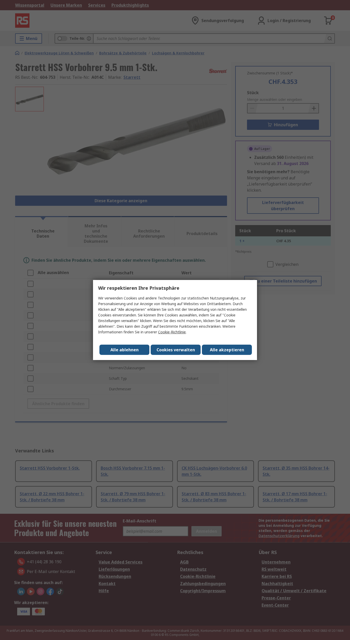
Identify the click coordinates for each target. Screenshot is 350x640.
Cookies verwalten (176, 350)
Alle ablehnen (124, 350)
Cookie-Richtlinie (172, 331)
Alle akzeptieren (227, 350)
